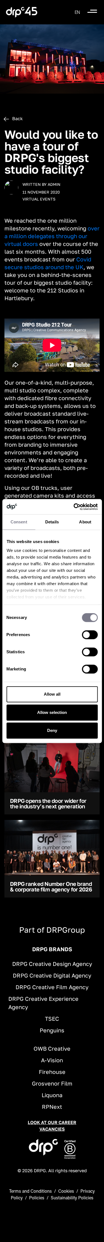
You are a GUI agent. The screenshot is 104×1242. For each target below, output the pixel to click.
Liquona (52, 1095)
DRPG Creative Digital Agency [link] (52, 975)
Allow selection (52, 712)
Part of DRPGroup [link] (52, 929)
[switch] (90, 634)
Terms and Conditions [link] (30, 1191)
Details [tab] (52, 522)
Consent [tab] (19, 522)
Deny (52, 730)
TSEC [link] (52, 1018)
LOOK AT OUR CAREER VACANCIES (52, 1126)
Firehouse (52, 1071)
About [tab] (85, 522)
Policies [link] (36, 1197)
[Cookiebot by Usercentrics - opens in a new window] (74, 506)
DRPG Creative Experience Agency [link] (43, 1002)
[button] (77, 12)
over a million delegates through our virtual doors (52, 236)
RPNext (52, 1106)
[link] (22, 12)
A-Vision (52, 1060)
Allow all (52, 694)
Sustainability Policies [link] (72, 1197)
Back (17, 118)
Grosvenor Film (52, 1083)
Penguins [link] (52, 1030)
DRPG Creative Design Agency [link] (52, 963)
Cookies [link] (66, 1191)
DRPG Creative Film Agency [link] (52, 987)
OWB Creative (52, 1048)
